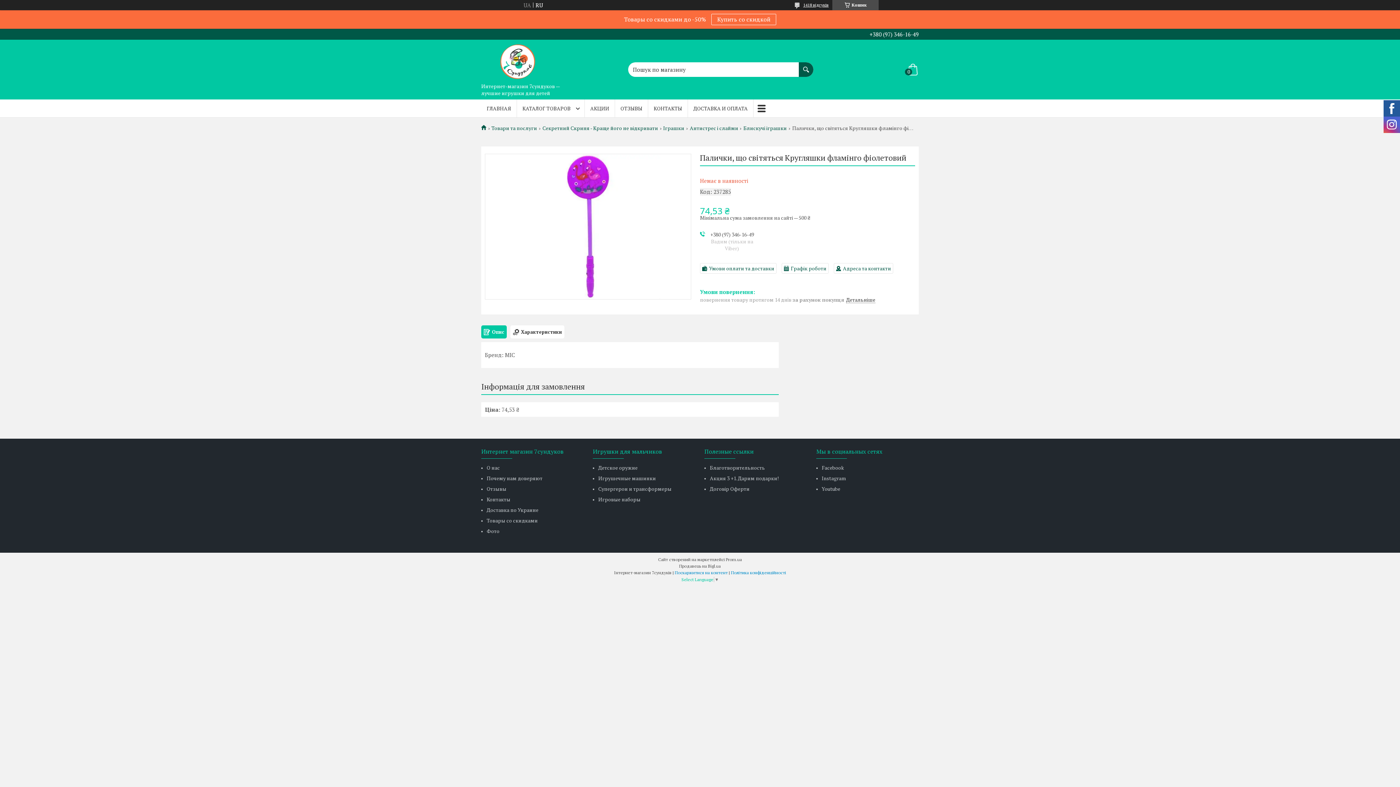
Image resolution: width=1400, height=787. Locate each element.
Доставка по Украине (512, 509)
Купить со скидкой (743, 19)
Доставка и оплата (720, 108)
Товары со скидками (512, 520)
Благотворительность (737, 467)
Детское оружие (618, 467)
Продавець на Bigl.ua (700, 566)
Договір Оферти (730, 488)
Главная (499, 108)
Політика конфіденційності (758, 572)
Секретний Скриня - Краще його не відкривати (600, 128)
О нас (493, 467)
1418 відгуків (816, 5)
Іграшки (673, 128)
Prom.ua (734, 559)
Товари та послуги (514, 128)
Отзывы (631, 108)
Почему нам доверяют (514, 478)
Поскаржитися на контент (701, 572)
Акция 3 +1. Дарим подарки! (744, 478)
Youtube (831, 488)
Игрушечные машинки (627, 478)
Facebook (833, 467)
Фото (493, 531)
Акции (599, 108)
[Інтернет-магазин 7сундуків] (517, 60)
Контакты (668, 108)
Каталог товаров (546, 108)
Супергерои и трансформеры (635, 488)
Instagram (834, 478)
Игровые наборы (619, 499)
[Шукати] (806, 66)
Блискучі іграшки (765, 128)
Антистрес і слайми (714, 128)
